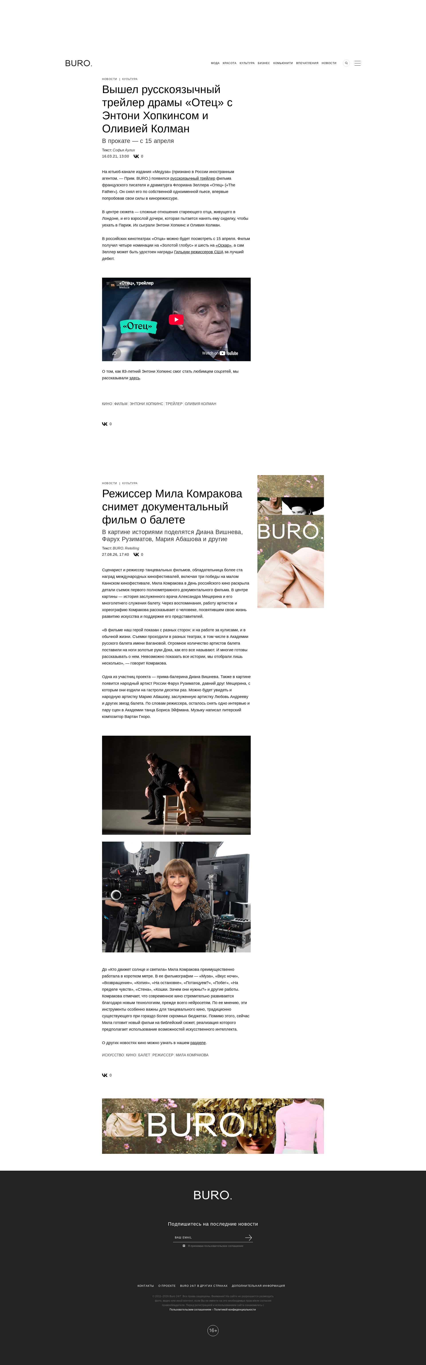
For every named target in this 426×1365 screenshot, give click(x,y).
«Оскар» (223, 245)
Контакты (146, 1285)
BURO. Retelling (126, 548)
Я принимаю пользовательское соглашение (215, 1246)
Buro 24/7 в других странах (204, 1285)
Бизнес (264, 63)
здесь (134, 378)
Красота (230, 63)
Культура (247, 63)
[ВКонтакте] (136, 156)
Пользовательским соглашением (190, 1309)
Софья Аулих (124, 150)
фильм (120, 404)
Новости (329, 63)
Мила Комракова (192, 1055)
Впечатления (307, 63)
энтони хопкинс (146, 404)
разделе (198, 1043)
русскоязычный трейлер (192, 178)
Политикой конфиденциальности (235, 1309)
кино (107, 404)
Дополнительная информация (258, 1285)
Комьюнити (283, 63)
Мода (215, 63)
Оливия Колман (200, 404)
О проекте (167, 1285)
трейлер (174, 404)
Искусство (113, 1055)
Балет (144, 1055)
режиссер (163, 1055)
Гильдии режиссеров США (198, 252)
